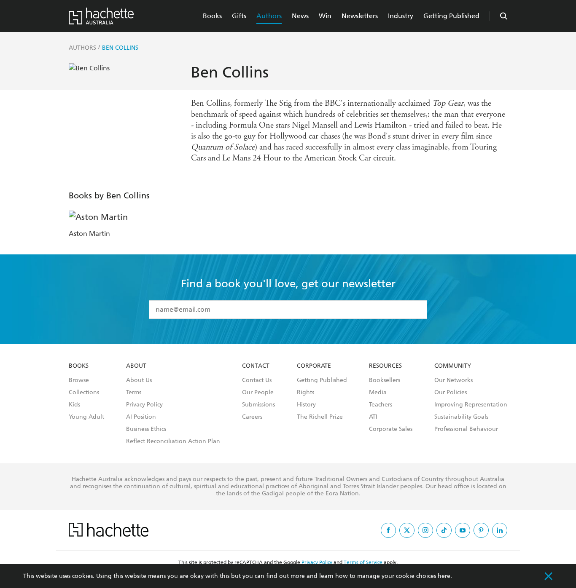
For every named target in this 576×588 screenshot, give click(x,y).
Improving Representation (470, 405)
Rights (305, 393)
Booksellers (384, 380)
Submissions (258, 405)
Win (325, 16)
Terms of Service (363, 562)
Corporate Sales (390, 429)
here (444, 576)
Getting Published (451, 16)
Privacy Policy (144, 405)
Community (452, 366)
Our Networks (453, 380)
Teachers (380, 405)
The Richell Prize (320, 417)
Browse (79, 380)
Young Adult (86, 417)
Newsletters (360, 16)
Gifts (239, 16)
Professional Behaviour (466, 429)
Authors (269, 16)
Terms (133, 393)
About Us (139, 380)
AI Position (141, 417)
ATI (373, 417)
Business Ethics (146, 429)
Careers (252, 417)
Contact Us (257, 380)
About (136, 366)
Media (378, 393)
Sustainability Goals (461, 417)
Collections (84, 393)
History (306, 405)
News (300, 16)
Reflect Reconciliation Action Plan (173, 441)
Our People (258, 393)
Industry (400, 16)
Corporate (314, 366)
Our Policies (450, 393)
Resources (385, 366)
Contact (255, 366)
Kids (74, 405)
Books (212, 16)
